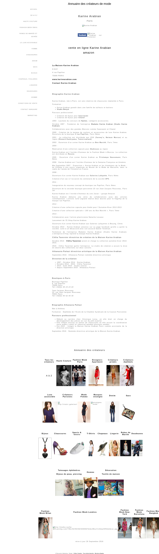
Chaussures (31, 54)
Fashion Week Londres (85, 512)
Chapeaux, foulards (28, 79)
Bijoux (34, 73)
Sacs (35, 67)
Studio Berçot (63, 109)
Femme (34, 48)
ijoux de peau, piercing (70, 474)
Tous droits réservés (88, 553)
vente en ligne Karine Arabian (89, 47)
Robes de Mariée (125, 433)
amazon (88, 52)
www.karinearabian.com (64, 79)
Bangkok (153, 513)
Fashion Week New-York (124, 512)
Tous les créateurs (49, 361)
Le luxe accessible (28, 42)
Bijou (44, 433)
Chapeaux (103, 433)
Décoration (111, 470)
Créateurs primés (113, 361)
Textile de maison (111, 474)
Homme (34, 97)
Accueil (33, 9)
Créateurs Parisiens (68, 396)
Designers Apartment (97, 361)
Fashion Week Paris (28, 27)
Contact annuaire (29, 109)
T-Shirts (91, 433)
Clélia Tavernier (73, 241)
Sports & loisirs (76, 433)
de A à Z (33, 15)
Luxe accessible (49, 396)
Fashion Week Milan (45, 512)
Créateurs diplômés (128, 361)
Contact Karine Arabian (64, 83)
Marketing (32, 115)
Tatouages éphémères (69, 470)
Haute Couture (30, 21)
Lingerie (33, 85)
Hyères (84, 121)
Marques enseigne (98, 396)
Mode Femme (84, 396)
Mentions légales (99, 553)
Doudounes (32, 91)
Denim (34, 61)
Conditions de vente (27, 103)
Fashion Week (139, 511)
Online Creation (78, 553)
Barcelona (139, 514)
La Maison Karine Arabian (65, 65)
